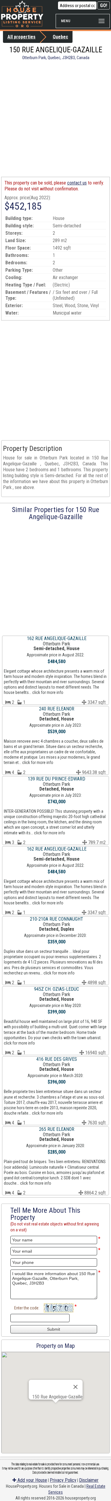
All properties (21, 37)
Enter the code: (26, 1308)
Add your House (31, 1480)
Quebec (60, 37)
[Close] (75, 1387)
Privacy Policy (63, 1480)
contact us (77, 183)
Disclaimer (89, 1480)
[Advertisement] (55, 118)
